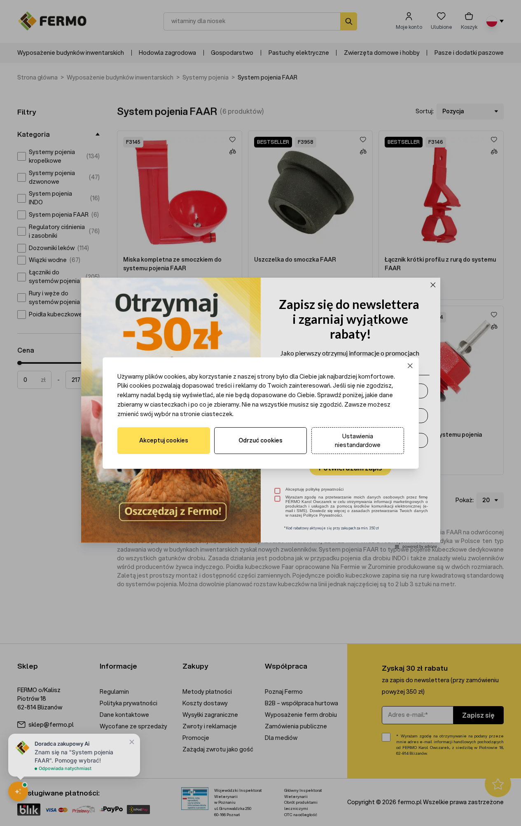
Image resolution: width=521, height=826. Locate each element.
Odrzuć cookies (260, 440)
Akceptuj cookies (163, 440)
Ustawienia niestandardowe (358, 440)
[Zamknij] (410, 366)
